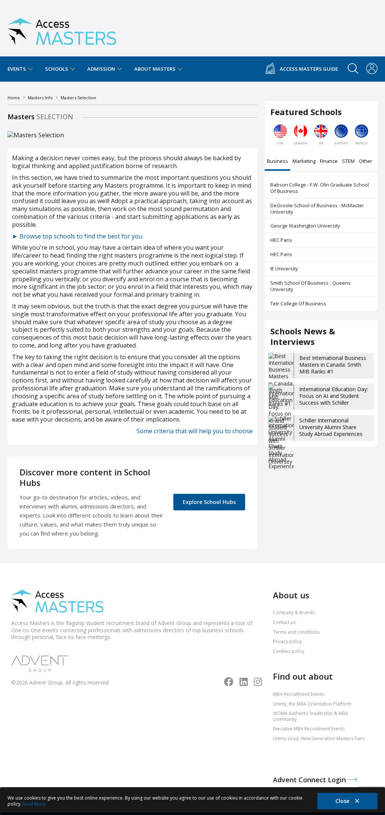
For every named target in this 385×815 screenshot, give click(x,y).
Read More (34, 804)
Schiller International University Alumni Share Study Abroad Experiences (330, 427)
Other (365, 161)
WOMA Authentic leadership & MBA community (310, 716)
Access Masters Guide (309, 69)
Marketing (304, 161)
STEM (348, 161)
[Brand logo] (57, 602)
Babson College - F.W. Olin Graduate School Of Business (319, 187)
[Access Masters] (62, 28)
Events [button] (17, 68)
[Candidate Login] (371, 69)
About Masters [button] (155, 68)
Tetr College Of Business (298, 303)
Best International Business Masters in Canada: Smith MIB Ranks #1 (332, 364)
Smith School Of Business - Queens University (310, 286)
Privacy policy (287, 641)
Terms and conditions (296, 632)
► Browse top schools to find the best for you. (77, 236)
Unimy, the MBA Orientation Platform (312, 704)
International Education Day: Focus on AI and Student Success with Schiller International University (333, 399)
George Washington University (305, 225)
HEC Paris (281, 240)
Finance (329, 161)
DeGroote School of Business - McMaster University (317, 208)
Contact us (284, 622)
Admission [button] (101, 68)
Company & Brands (294, 612)
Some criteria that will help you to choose (194, 431)
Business (277, 161)
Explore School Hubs (209, 501)
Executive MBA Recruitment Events (309, 728)
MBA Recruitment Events (298, 694)
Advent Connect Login (310, 779)
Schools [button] (57, 68)
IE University (284, 268)
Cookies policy (288, 651)
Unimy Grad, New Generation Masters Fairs (319, 738)
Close (343, 800)
